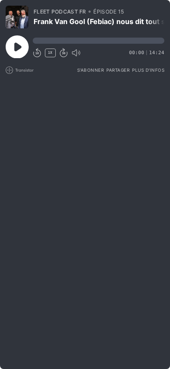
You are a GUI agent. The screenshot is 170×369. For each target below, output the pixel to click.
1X (50, 53)
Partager (117, 70)
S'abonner (90, 70)
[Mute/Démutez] (75, 53)
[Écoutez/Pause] (17, 17)
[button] (98, 41)
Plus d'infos (148, 70)
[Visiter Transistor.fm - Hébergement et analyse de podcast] (20, 70)
